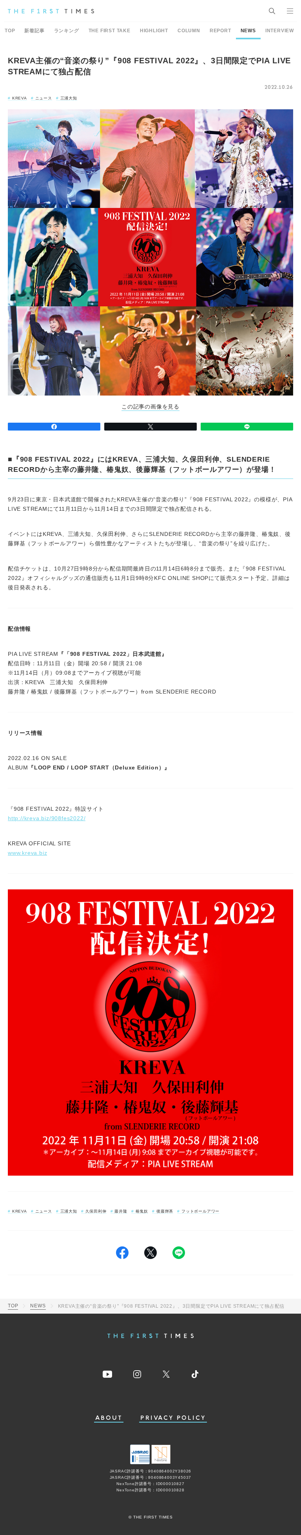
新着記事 (34, 30)
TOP (10, 30)
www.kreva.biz (27, 853)
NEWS (248, 30)
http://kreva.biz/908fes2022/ (46, 818)
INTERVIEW (279, 30)
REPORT (220, 30)
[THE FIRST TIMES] (51, 11)
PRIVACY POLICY (173, 1418)
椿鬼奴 (142, 1211)
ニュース (43, 98)
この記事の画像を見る (150, 407)
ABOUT (109, 1418)
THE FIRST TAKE (110, 30)
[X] (150, 427)
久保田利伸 (96, 1211)
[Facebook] (54, 427)
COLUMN (189, 30)
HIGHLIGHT (154, 30)
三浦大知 (68, 98)
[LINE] (247, 427)
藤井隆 (120, 1211)
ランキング (66, 30)
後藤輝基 (164, 1211)
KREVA (19, 98)
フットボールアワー (200, 1211)
